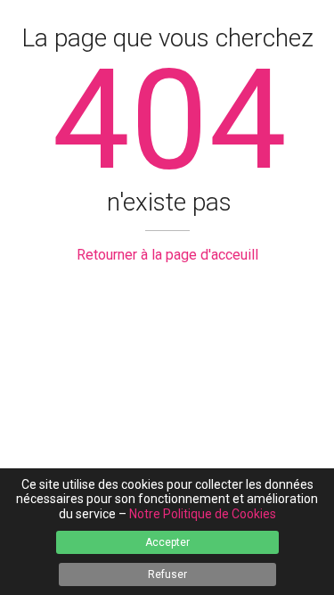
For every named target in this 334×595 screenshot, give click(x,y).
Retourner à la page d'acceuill (167, 254)
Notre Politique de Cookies (202, 514)
